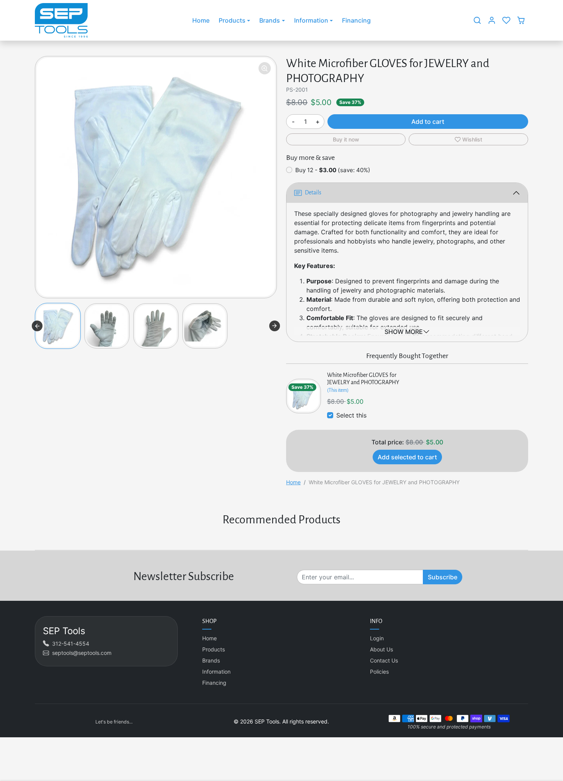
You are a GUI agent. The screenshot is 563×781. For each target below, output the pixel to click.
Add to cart (427, 121)
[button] (477, 20)
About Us (381, 649)
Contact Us (384, 660)
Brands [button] (269, 20)
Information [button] (311, 20)
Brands (211, 660)
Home (200, 20)
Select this (351, 415)
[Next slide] (274, 326)
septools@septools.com (81, 652)
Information (216, 671)
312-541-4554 (70, 643)
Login (377, 638)
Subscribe (442, 577)
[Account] (491, 20)
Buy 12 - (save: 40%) (332, 170)
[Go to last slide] (37, 326)
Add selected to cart (407, 457)
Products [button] (232, 20)
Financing (356, 20)
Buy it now (346, 139)
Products (213, 649)
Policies (379, 671)
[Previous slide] (36, 538)
